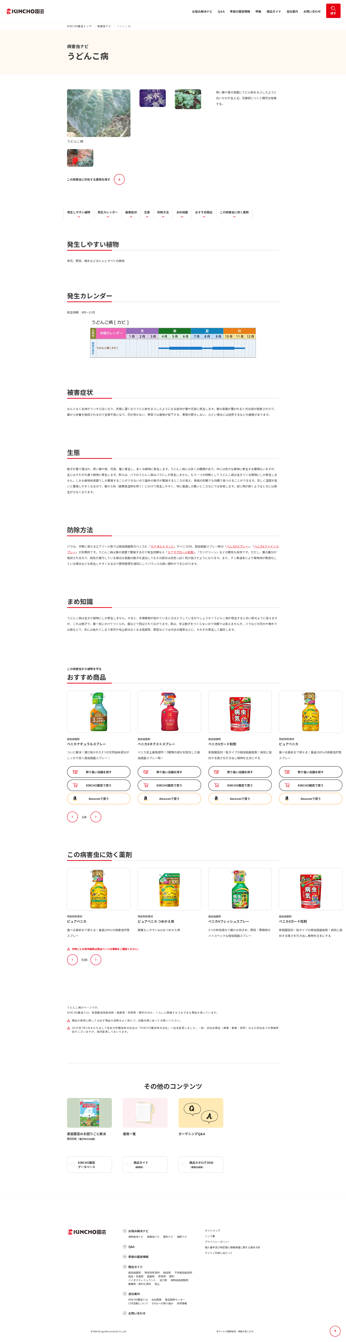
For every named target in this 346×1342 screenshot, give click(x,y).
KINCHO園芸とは (138, 1299)
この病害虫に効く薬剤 (234, 212)
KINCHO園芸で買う (99, 785)
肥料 (171, 1276)
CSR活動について (138, 1303)
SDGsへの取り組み (162, 1303)
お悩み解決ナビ (202, 11)
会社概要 (156, 1299)
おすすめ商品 (203, 212)
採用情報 (182, 1303)
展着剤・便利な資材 (139, 1284)
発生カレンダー (108, 212)
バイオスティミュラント (142, 1280)
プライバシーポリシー (217, 1242)
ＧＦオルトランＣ (162, 546)
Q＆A (221, 11)
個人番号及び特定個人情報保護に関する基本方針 (232, 1247)
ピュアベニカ (218, 743)
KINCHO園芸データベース (86, 1164)
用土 (157, 1284)
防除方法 (163, 212)
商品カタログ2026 (201, 1164)
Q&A (131, 1246)
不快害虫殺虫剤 (183, 1272)
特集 (258, 11)
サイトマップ (212, 1230)
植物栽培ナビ (135, 1236)
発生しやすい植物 (78, 212)
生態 (147, 212)
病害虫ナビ (104, 26)
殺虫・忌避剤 (135, 1276)
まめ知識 (182, 212)
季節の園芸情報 (240, 11)
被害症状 (131, 212)
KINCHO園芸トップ (79, 26)
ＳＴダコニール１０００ (297, 743)
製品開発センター (175, 1299)
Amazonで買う (99, 798)
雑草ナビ (182, 1236)
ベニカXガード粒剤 (152, 743)
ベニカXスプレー (237, 546)
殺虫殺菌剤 (134, 1272)
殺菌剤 (151, 1276)
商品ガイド (274, 11)
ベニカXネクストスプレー (86, 743)
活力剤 (163, 1280)
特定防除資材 (152, 1272)
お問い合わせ (312, 11)
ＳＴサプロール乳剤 (181, 552)
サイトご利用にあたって (218, 1253)
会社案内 (292, 11)
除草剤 (162, 1276)
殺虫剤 (167, 1272)
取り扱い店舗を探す (99, 772)
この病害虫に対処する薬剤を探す (88, 179)
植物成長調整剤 (179, 1280)
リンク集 (210, 1236)
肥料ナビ (168, 1236)
